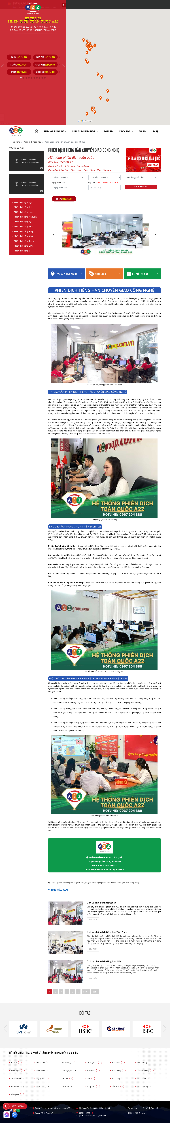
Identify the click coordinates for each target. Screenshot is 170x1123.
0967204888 (18, 1106)
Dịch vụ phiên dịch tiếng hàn (101, 902)
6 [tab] (34, 78)
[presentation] (5, 1028)
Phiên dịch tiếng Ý (22, 250)
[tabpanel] (19, 65)
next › (85, 992)
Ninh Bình (42, 1070)
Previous (2, 66)
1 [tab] (21, 78)
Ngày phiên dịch (58, 182)
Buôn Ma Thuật (19, 1086)
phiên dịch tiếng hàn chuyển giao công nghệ (120, 882)
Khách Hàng (125, 131)
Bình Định (143, 1078)
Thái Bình (92, 1070)
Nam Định (17, 1070)
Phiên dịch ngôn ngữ (32, 142)
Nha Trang (42, 1086)
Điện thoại (103, 182)
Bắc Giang (118, 1070)
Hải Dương (143, 1062)
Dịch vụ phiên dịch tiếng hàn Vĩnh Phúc (107, 932)
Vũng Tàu (93, 1086)
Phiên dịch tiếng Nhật (23, 226)
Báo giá (142, 131)
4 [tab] (29, 78)
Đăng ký (154, 1108)
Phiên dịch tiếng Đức (23, 246)
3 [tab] (26, 78)
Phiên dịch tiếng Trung (24, 241)
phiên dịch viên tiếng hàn (124, 419)
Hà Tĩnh (67, 1078)
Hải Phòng (68, 1062)
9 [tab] (42, 78)
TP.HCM (67, 1086)
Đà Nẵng (117, 1078)
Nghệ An (41, 1078)
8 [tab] (39, 78)
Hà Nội (15, 1062)
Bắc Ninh (117, 1062)
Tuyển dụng (133, 1108)
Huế (90, 1078)
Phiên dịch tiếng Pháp (23, 231)
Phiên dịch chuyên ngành (84, 131)
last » (95, 992)
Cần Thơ (117, 1086)
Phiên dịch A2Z (77, 419)
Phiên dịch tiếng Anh (23, 207)
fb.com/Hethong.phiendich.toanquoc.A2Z (51, 1108)
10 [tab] (45, 78)
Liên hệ (155, 131)
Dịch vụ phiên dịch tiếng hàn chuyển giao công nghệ (78, 882)
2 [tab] (23, 78)
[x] (64, 5)
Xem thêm (93, 920)
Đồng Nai (17, 1094)
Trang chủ (15, 142)
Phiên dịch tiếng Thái (23, 236)
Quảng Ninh (94, 1062)
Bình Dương (144, 1086)
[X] (36, 131)
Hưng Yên (42, 1062)
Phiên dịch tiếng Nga (23, 221)
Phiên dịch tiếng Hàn (23, 212)
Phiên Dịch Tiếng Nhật (54, 131)
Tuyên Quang (144, 1070)
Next (63, 66)
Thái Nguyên (69, 1070)
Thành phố (109, 131)
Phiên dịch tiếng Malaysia (25, 217)
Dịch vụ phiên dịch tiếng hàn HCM (104, 961)
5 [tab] (31, 78)
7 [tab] (37, 78)
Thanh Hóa (17, 1078)
